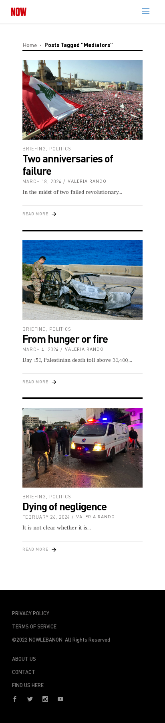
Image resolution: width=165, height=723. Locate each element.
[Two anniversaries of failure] (82, 100)
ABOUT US (24, 659)
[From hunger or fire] (82, 280)
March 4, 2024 (40, 349)
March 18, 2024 (42, 181)
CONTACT (23, 672)
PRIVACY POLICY (30, 613)
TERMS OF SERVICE (34, 626)
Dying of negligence (64, 506)
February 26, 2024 (46, 517)
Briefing (34, 148)
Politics (60, 148)
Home (29, 44)
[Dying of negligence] (82, 448)
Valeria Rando (87, 181)
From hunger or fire (65, 338)
